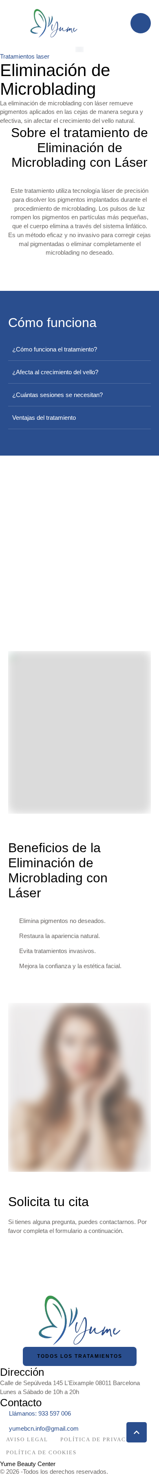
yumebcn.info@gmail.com (44, 1428)
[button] (136, 1432)
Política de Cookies (41, 1452)
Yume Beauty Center (27, 1463)
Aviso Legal (27, 1439)
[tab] (79, 349)
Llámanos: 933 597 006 (40, 1413)
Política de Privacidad (101, 1439)
